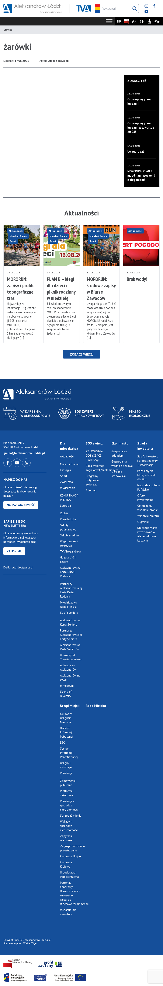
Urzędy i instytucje (66, 765)
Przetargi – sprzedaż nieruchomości (69, 805)
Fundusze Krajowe (66, 864)
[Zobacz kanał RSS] (26, 462)
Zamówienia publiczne (68, 783)
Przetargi (66, 773)
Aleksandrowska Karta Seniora (70, 622)
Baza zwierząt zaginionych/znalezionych (97, 468)
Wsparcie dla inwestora (68, 912)
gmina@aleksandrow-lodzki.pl (24, 453)
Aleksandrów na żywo (70, 678)
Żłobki (64, 513)
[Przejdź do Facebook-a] (8, 462)
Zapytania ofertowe (66, 838)
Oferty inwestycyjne (145, 498)
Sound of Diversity (66, 694)
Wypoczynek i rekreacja (69, 543)
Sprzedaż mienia (70, 815)
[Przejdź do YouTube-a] (17, 462)
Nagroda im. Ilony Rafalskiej (148, 487)
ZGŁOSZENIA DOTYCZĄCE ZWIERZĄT (94, 455)
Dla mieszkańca (69, 445)
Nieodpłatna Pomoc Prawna (69, 875)
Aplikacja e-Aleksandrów (68, 667)
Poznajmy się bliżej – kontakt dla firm (146, 475)
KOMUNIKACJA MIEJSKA (69, 498)
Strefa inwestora (145, 445)
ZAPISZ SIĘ (14, 551)
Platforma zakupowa (66, 793)
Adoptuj (91, 490)
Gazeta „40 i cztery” (68, 560)
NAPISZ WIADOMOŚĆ (21, 505)
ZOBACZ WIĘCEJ (81, 354)
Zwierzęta (66, 482)
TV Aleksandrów (70, 551)
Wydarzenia (67, 488)
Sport (13, 241)
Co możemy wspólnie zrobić (147, 508)
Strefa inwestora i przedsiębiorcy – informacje (147, 460)
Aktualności (15, 230)
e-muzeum (67, 686)
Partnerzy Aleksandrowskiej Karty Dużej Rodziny (71, 590)
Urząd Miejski (70, 705)
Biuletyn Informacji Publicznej (66, 732)
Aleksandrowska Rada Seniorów (70, 647)
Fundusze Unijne (70, 856)
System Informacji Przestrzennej (69, 753)
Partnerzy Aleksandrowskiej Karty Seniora (71, 635)
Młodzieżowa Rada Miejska (68, 605)
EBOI (63, 742)
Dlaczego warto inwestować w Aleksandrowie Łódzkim (147, 534)
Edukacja (65, 506)
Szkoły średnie (69, 535)
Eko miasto (119, 443)
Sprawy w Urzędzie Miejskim (66, 718)
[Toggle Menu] (109, 21)
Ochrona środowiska (118, 474)
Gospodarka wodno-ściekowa (122, 464)
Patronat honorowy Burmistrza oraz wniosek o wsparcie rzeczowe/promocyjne (71, 893)
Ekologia (65, 470)
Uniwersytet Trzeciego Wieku (71, 657)
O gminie (143, 522)
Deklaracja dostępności (17, 567)
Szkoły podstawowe (68, 527)
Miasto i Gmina (18, 236)
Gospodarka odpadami (119, 453)
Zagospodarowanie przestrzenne (71, 848)
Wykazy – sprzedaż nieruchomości (69, 826)
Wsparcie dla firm (148, 516)
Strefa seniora (69, 613)
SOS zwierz (94, 443)
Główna (7, 29)
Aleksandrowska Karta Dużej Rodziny (70, 572)
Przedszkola (68, 519)
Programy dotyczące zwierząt (92, 480)
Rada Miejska (96, 705)
